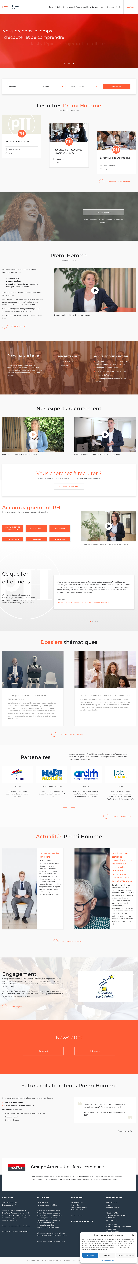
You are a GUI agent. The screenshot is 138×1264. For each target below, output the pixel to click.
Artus (108, 1205)
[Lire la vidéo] (95, 290)
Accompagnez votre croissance (48, 1218)
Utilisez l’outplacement (45, 1223)
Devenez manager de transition (14, 1218)
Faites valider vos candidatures (48, 1213)
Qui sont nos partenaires (121, 816)
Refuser (107, 1255)
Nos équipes (75, 1205)
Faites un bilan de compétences (14, 1211)
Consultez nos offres (9, 1202)
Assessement (36, 528)
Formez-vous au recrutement (48, 1227)
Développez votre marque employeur (51, 1233)
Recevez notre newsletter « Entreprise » (51, 1241)
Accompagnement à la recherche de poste (111, 380)
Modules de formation (105, 375)
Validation (60, 528)
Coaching (60, 539)
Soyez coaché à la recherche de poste (16, 1215)
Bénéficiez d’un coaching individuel (15, 1213)
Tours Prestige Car (113, 1207)
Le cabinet (71, 7)
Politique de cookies (107, 1260)
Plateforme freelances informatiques (111, 371)
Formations (36, 539)
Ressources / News (83, 7)
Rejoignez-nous (77, 1215)
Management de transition (107, 368)
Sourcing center (67, 365)
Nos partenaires (77, 1210)
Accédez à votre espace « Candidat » (15, 1231)
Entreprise (61, 7)
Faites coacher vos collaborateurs (49, 1215)
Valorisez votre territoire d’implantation (52, 1235)
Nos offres (130, 7)
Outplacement (13, 539)
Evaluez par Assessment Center (48, 1211)
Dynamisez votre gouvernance (48, 1220)
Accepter (90, 1255)
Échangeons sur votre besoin (69, 486)
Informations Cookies (68, 1260)
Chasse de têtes (67, 361)
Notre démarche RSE (79, 1207)
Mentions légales (51, 1260)
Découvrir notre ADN (19, 326)
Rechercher (116, 86)
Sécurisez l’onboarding (45, 1225)
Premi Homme (76, 1202)
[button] (134, 1235)
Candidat (52, 7)
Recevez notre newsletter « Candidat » (16, 1226)
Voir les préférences (126, 1255)
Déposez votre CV (103, 212)
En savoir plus (16, 1007)
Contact (95, 7)
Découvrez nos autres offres (119, 182)
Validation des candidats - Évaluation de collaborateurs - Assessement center (112, 362)
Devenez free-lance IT (10, 1220)
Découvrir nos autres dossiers (71, 734)
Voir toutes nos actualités (71, 942)
